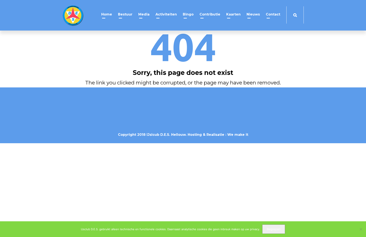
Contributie (210, 14)
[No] (361, 229)
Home (106, 14)
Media (144, 14)
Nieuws (253, 14)
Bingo (188, 14)
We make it (237, 135)
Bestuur (125, 14)
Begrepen (273, 229)
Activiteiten (166, 14)
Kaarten (233, 14)
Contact (273, 14)
